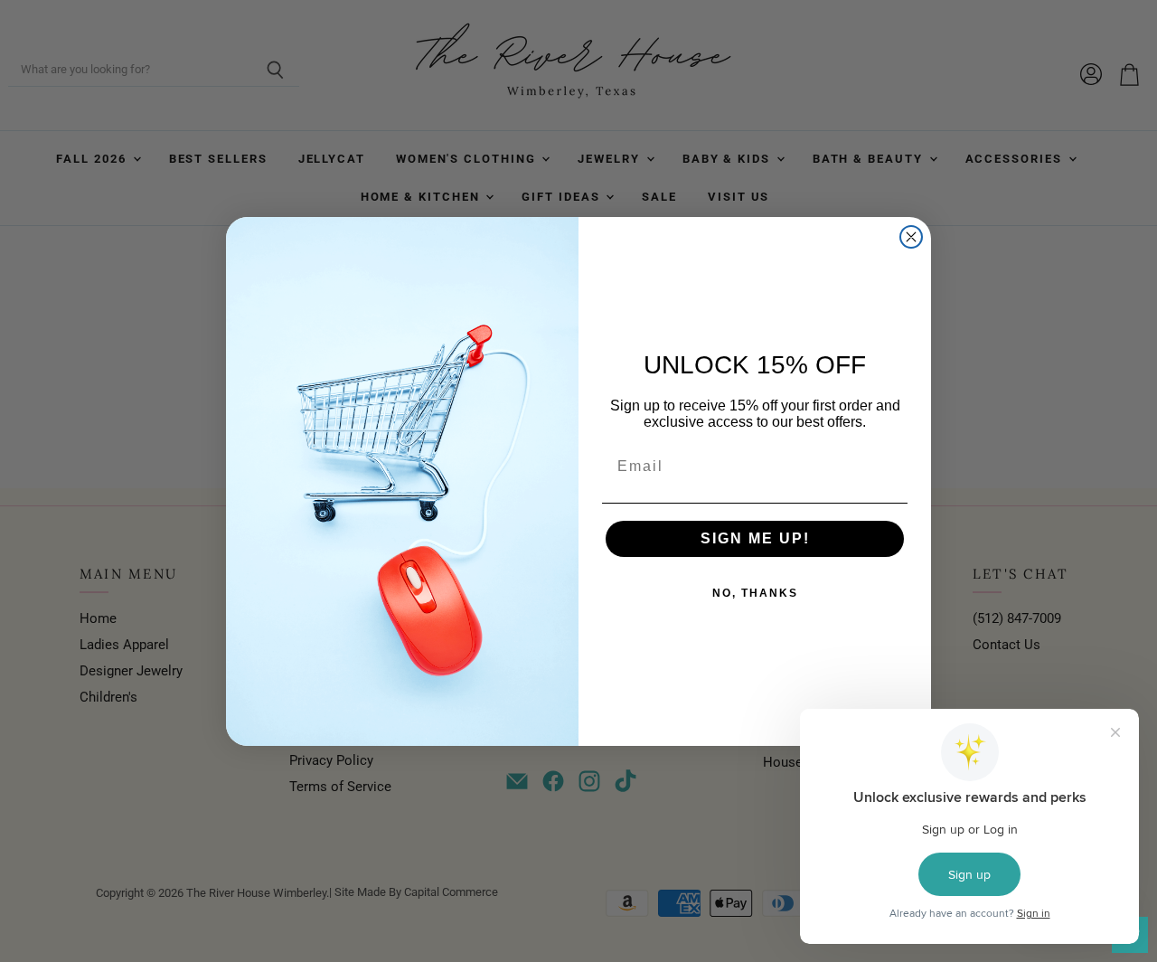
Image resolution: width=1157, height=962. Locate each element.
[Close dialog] (911, 237)
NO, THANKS (755, 593)
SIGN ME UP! (755, 538)
